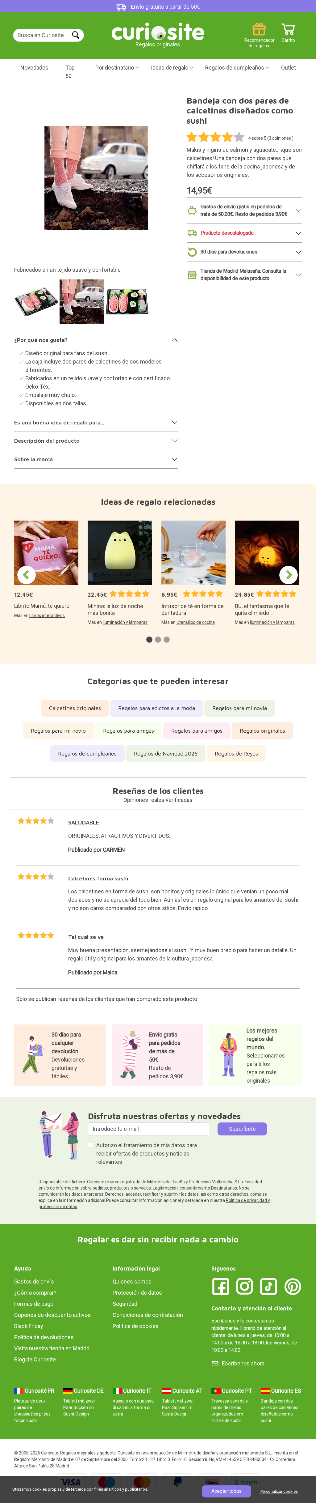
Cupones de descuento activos (52, 1315)
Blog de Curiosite (35, 1359)
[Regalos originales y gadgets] (158, 31)
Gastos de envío (34, 1281)
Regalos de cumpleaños (234, 67)
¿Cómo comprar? (35, 1292)
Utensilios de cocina (196, 622)
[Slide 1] (37, 304)
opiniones (282, 138)
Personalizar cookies (279, 1491)
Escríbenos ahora (243, 1363)
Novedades (34, 67)
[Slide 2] (82, 304)
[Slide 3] (128, 304)
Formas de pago (33, 1304)
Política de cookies (136, 1326)
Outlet (288, 67)
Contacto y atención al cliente (251, 1308)
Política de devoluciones (44, 1337)
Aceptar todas (226, 1491)
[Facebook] (220, 1286)
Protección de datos (137, 1292)
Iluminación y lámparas (125, 622)
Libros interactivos (47, 615)
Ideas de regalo (169, 67)
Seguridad (125, 1304)
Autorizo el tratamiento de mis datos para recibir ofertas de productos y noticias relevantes (146, 1153)
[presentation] (26, 575)
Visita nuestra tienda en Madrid (51, 1348)
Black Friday (28, 1326)
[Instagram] (244, 1286)
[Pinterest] (293, 1286)
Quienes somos (132, 1281)
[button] (149, 640)
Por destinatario (114, 67)
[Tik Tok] (269, 1286)
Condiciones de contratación (148, 1315)
